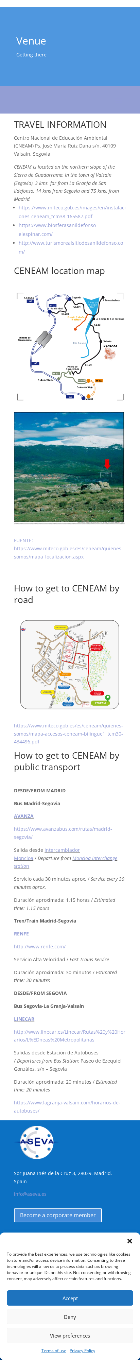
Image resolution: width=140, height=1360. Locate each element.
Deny (70, 1316)
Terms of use (53, 1351)
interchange (104, 858)
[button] (129, 1241)
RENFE (21, 933)
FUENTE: (23, 540)
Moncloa (82, 858)
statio (20, 866)
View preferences (70, 1335)
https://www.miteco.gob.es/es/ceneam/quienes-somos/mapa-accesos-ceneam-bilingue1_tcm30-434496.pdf (68, 733)
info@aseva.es (30, 1194)
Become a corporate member (58, 1215)
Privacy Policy (82, 1351)
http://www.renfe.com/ (40, 946)
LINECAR (24, 1019)
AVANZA (24, 816)
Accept (70, 1298)
